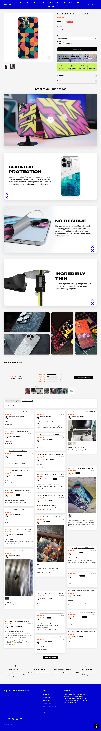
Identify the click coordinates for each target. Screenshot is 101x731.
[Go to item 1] (6, 67)
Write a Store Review (83, 378)
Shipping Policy (47, 703)
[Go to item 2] (12, 67)
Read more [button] (71, 526)
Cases (29, 3)
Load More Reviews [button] (50, 657)
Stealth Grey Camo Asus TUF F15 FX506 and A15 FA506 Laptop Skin (50, 455)
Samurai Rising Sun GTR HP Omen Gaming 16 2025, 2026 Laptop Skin (18, 491)
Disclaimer (45, 709)
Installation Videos (75, 3)
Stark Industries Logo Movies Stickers (82, 571)
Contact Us (46, 694)
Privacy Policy (46, 697)
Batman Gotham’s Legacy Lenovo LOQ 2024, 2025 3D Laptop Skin (49, 637)
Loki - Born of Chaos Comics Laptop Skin (83, 631)
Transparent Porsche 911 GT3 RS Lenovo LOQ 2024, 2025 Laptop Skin (50, 435)
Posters (45, 3)
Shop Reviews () (27, 401)
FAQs (44, 712)
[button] (42, 374)
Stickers (37, 3)
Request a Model (62, 3)
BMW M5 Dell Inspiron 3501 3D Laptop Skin (52, 495)
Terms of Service (47, 700)
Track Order (50, 6)
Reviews (52, 3)
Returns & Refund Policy (49, 706)
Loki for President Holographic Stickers (83, 590)
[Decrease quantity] (59, 30)
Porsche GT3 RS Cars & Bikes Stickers (19, 510)
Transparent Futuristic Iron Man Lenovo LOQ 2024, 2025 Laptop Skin (50, 412)
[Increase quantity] (65, 30)
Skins (21, 3)
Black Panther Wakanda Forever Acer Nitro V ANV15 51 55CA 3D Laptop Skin (17, 471)
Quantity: (59, 26)
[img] (17, 377)
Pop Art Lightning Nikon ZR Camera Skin (83, 548)
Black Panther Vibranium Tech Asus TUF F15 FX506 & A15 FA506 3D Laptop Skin (18, 412)
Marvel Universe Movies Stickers (18, 451)
